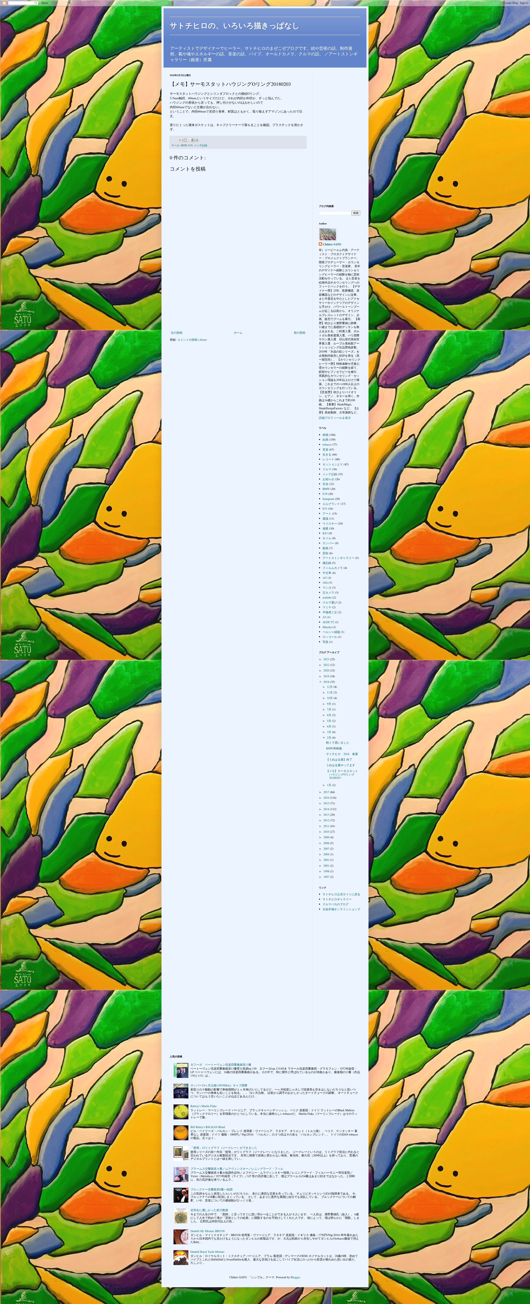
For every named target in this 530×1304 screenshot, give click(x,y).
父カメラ (328, 592)
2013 (326, 815)
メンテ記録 (200, 145)
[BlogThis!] (185, 140)
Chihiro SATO (332, 244)
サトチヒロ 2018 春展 (342, 754)
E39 (190, 145)
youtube (327, 597)
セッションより (333, 464)
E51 (325, 508)
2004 (326, 854)
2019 (326, 676)
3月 (329, 732)
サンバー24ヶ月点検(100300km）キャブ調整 (218, 1085)
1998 (326, 871)
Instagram (328, 499)
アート (327, 513)
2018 (326, 682)
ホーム (238, 332)
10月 (330, 698)
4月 (329, 726)
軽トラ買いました (337, 742)
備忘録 (327, 563)
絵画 (325, 439)
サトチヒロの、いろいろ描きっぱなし (235, 25)
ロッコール (330, 637)
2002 (326, 860)
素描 (325, 518)
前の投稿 (299, 332)
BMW (184, 145)
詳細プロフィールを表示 (335, 418)
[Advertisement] (238, 296)
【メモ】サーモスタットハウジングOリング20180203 (342, 774)
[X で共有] (189, 140)
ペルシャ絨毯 (331, 632)
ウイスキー (330, 523)
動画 (325, 548)
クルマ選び (330, 602)
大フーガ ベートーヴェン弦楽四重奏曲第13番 (220, 1064)
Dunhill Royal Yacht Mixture (207, 1252)
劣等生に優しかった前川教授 (209, 1210)
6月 (329, 715)
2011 (326, 826)
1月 (329, 785)
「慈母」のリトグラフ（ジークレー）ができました (223, 1148)
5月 (329, 721)
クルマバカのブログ (336, 904)
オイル (327, 538)
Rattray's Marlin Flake (203, 1106)
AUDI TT (328, 622)
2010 (326, 832)
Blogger (295, 1277)
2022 (326, 665)
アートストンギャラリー (338, 558)
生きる (327, 454)
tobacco (327, 444)
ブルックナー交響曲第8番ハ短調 (211, 1189)
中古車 (327, 573)
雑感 (325, 435)
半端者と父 (330, 612)
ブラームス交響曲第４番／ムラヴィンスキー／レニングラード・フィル (236, 1169)
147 (325, 578)
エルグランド (331, 504)
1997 (326, 877)
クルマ (327, 469)
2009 (326, 837)
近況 (325, 484)
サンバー (328, 543)
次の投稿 (176, 332)
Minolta (327, 627)
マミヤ (327, 607)
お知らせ (328, 479)
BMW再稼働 (334, 748)
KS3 (325, 533)
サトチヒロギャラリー (337, 899)
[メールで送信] (181, 140)
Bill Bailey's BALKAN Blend (207, 1127)
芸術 (325, 553)
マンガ (327, 587)
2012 (326, 820)
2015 (326, 803)
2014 (326, 809)
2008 (326, 843)
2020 (326, 670)
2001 (326, 866)
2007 (326, 849)
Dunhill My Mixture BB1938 (207, 1231)
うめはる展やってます (340, 765)
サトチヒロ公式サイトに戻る (341, 894)
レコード (328, 459)
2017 (326, 792)
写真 (325, 642)
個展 (325, 528)
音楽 (325, 449)
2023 (326, 659)
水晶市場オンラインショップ (341, 909)
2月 (329, 737)
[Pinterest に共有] (197, 140)
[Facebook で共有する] (193, 140)
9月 (329, 704)
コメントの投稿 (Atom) (192, 340)
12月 (330, 687)
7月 (329, 709)
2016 (326, 798)
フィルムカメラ (333, 568)
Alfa (325, 582)
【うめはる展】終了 (339, 759)
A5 (324, 617)
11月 (330, 692)
